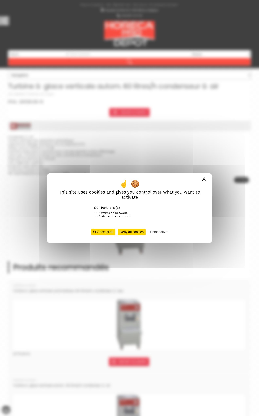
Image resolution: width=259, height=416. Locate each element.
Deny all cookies (132, 232)
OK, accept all (103, 232)
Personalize (158, 232)
